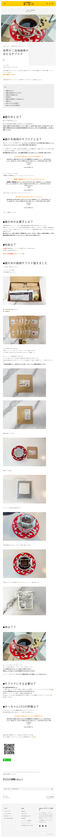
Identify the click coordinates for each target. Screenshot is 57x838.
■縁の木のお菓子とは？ (12, 95)
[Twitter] (45, 826)
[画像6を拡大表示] (28, 489)
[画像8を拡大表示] (28, 563)
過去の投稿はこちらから (9, 74)
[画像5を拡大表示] (28, 452)
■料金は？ (8, 97)
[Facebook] (42, 826)
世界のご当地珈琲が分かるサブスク (30, 11)
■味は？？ (8, 101)
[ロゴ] (28, 3)
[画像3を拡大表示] (28, 382)
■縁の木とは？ (10, 90)
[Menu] (4, 3)
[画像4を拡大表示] (28, 414)
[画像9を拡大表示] (28, 601)
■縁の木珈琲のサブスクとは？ (13, 93)
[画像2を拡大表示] (28, 330)
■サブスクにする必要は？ (12, 103)
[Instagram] (39, 826)
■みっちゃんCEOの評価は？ (13, 105)
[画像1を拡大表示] (28, 290)
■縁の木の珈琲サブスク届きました (15, 99)
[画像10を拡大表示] (28, 646)
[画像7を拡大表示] (28, 526)
